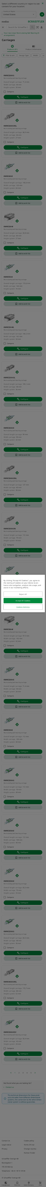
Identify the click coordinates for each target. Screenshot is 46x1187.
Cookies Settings (23, 607)
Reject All (23, 594)
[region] (23, 593)
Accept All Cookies (23, 601)
